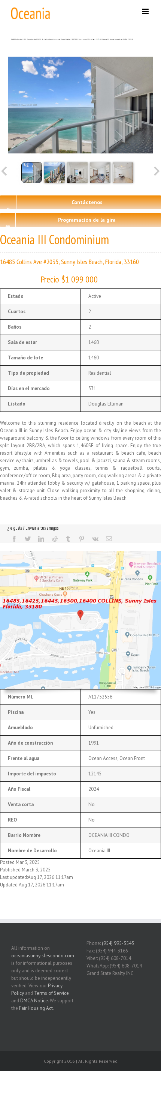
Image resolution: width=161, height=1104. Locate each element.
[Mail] (109, 539)
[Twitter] (28, 539)
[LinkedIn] (41, 539)
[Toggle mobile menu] (146, 11)
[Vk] (95, 539)
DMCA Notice (34, 1000)
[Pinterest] (82, 539)
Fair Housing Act (36, 1008)
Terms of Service (51, 993)
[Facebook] (14, 539)
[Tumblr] (68, 539)
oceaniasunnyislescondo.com (42, 955)
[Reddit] (55, 539)
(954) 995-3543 (118, 943)
